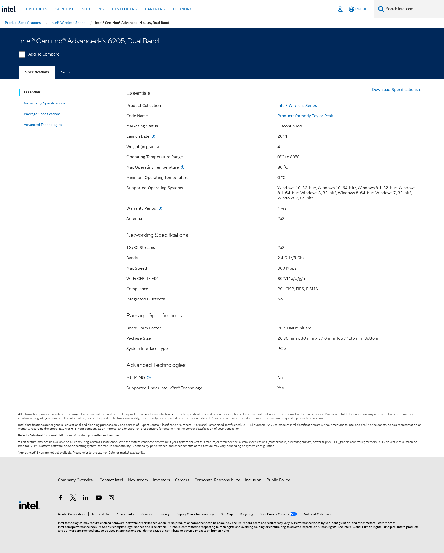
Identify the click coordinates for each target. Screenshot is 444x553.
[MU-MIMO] (149, 377)
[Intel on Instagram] (111, 498)
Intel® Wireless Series (297, 105)
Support (67, 72)
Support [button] (64, 9)
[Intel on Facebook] (60, 498)
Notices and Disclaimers (150, 527)
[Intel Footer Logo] (29, 505)
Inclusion (253, 480)
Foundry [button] (182, 9)
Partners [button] (155, 9)
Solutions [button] (93, 9)
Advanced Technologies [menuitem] (43, 124)
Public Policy (278, 480)
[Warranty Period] (160, 208)
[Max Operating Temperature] (183, 167)
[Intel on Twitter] (73, 498)
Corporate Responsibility (217, 480)
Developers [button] (124, 9)
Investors (161, 480)
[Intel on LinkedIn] (85, 498)
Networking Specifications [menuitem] (45, 103)
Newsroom (138, 480)
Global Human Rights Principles (374, 527)
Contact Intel (111, 480)
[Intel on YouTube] (98, 498)
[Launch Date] (153, 136)
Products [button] (36, 9)
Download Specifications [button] (395, 89)
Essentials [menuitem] (32, 92)
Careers (182, 480)
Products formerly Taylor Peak (305, 115)
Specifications (37, 72)
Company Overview (76, 480)
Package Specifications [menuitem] (42, 114)
